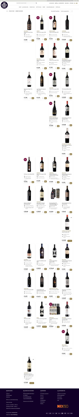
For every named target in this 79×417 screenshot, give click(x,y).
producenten (51, 3)
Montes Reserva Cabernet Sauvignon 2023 (66, 118)
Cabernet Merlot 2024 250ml (41, 61)
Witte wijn (38, 7)
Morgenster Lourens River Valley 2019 (66, 290)
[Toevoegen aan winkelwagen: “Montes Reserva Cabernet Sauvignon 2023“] (71, 125)
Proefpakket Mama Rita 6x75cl (53, 319)
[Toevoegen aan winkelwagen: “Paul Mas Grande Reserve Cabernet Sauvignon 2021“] (71, 326)
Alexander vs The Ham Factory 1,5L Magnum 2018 (28, 374)
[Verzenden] (36, 3)
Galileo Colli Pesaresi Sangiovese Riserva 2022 (53, 175)
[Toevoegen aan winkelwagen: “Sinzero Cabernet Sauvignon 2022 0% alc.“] (45, 181)
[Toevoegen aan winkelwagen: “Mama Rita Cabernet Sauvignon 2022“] (33, 297)
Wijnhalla (41, 398)
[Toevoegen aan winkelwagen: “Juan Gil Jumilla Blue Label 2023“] (45, 269)
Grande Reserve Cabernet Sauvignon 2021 (66, 319)
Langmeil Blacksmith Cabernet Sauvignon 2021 (41, 290)
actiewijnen (72, 3)
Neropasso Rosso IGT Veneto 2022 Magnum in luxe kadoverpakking (53, 204)
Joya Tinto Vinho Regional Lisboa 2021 (41, 90)
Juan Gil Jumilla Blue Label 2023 (41, 261)
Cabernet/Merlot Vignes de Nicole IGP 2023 (67, 261)
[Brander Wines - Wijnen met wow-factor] (8, 5)
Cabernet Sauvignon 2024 (54, 60)
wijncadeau (67, 3)
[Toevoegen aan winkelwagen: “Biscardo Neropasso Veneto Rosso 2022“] (33, 40)
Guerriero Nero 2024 (65, 32)
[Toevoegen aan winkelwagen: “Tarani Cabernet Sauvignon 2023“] (45, 39)
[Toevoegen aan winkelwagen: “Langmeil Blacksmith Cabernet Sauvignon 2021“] (45, 297)
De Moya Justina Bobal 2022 (29, 174)
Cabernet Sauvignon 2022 (54, 89)
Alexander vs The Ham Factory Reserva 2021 (41, 204)
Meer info (69, 240)
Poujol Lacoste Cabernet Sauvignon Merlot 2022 (53, 118)
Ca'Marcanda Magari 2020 (42, 318)
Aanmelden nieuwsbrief (44, 393)
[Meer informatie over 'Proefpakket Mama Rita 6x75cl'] (58, 327)
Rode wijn (32, 7)
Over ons (41, 395)
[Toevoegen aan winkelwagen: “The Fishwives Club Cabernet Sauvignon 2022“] (58, 297)
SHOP (20, 7)
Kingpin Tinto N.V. (65, 346)
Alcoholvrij (25, 7)
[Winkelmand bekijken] (76, 3)
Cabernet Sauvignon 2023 (41, 32)
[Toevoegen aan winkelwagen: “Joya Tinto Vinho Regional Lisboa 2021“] (45, 98)
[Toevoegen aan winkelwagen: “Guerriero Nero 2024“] (71, 40)
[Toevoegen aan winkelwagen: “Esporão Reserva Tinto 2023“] (33, 270)
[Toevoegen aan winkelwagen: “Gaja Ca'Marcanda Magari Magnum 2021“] (58, 269)
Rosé (44, 7)
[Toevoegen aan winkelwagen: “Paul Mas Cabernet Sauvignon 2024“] (58, 68)
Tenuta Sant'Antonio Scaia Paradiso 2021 (66, 204)
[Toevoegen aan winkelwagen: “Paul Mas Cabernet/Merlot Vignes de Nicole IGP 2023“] (71, 270)
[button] (74, 3)
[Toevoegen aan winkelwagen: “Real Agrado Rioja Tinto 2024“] (33, 98)
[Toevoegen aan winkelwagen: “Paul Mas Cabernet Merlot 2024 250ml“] (45, 68)
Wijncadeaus (42, 401)
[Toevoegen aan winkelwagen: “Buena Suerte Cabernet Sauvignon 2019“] (58, 39)
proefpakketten (61, 3)
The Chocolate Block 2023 (66, 89)
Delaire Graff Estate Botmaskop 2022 (27, 204)
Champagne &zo (50, 7)
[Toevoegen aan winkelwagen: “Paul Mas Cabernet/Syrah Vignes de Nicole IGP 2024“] (71, 183)
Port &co (58, 7)
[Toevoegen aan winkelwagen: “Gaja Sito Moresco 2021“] (33, 328)
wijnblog (56, 3)
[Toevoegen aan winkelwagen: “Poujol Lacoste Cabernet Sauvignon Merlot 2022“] (58, 126)
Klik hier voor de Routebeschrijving (12, 399)
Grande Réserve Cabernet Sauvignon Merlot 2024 (66, 61)
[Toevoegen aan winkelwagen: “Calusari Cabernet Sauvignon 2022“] (58, 96)
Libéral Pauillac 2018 (65, 232)
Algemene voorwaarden (61, 393)
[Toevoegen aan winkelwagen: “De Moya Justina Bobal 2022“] (33, 182)
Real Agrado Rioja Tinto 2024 (28, 90)
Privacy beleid (59, 398)
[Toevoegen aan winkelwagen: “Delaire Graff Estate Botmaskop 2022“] (33, 212)
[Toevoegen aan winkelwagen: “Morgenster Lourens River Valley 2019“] (71, 299)
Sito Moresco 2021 (27, 318)
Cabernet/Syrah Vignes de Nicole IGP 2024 (66, 175)
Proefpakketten (43, 400)
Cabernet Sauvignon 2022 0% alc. (41, 175)
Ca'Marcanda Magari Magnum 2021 (53, 261)
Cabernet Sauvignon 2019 (53, 32)
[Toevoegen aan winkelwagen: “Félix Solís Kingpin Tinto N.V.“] (71, 354)
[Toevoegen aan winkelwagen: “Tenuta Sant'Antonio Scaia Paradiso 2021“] (71, 212)
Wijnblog (41, 403)
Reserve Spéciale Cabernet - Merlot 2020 (67, 146)
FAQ (58, 400)
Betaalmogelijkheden (61, 395)
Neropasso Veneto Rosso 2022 (28, 33)
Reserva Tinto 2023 (27, 260)
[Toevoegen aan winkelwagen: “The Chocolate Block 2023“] (71, 98)
